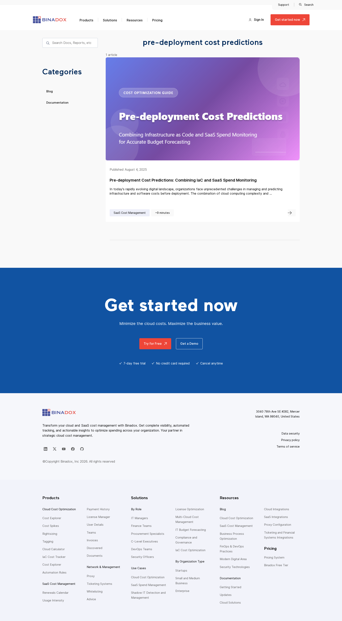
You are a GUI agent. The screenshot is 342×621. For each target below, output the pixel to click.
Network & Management (103, 567)
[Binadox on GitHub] (82, 449)
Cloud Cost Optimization (59, 509)
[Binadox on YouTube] (64, 449)
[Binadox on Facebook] (73, 449)
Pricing (157, 20)
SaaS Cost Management (58, 584)
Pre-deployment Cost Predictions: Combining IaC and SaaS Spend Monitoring (183, 180)
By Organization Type (189, 561)
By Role (136, 509)
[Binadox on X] (54, 449)
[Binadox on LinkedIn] (45, 449)
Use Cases (138, 568)
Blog (49, 91)
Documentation (57, 102)
